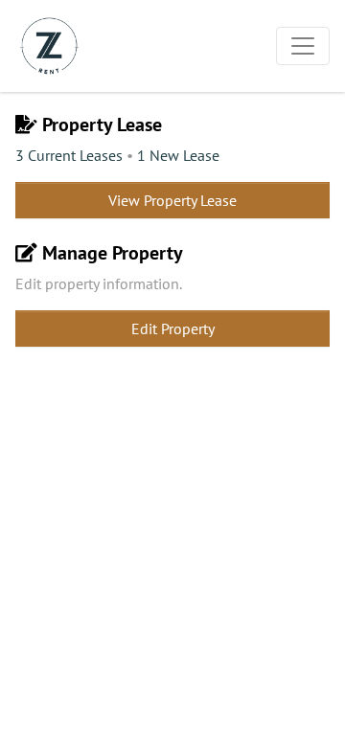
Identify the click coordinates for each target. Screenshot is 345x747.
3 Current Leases (69, 155)
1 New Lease (178, 155)
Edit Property (173, 328)
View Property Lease (172, 200)
